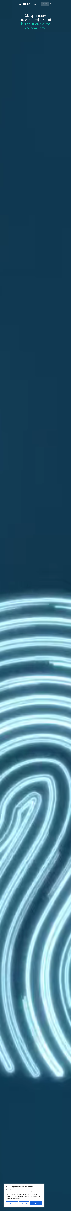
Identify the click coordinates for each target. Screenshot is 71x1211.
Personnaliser (12, 1203)
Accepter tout (36, 1203)
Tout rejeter (24, 1203)
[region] (24, 1195)
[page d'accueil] (30, 4)
